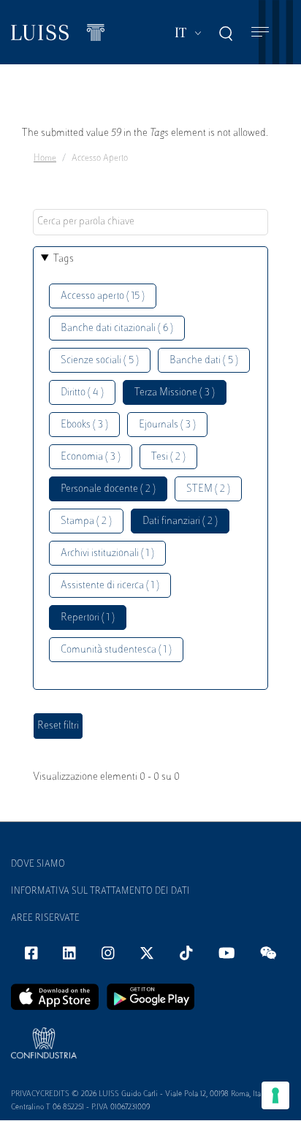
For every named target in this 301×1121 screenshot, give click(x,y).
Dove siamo (38, 864)
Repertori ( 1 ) (88, 617)
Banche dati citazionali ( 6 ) (117, 328)
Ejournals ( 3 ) (167, 424)
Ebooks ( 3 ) (84, 424)
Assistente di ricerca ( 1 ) (110, 585)
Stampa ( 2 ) (86, 521)
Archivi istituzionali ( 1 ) (107, 553)
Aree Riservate (45, 918)
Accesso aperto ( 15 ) (103, 296)
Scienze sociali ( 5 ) (100, 360)
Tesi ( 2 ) (168, 457)
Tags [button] (63, 259)
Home (45, 158)
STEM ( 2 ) (208, 489)
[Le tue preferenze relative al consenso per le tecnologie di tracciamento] (275, 1095)
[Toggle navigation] (260, 32)
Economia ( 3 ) (91, 457)
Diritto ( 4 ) (82, 392)
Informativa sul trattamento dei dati (100, 891)
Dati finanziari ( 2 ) (180, 521)
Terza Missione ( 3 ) (174, 392)
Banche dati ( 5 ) (203, 360)
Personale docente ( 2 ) (108, 489)
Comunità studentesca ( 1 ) (116, 650)
